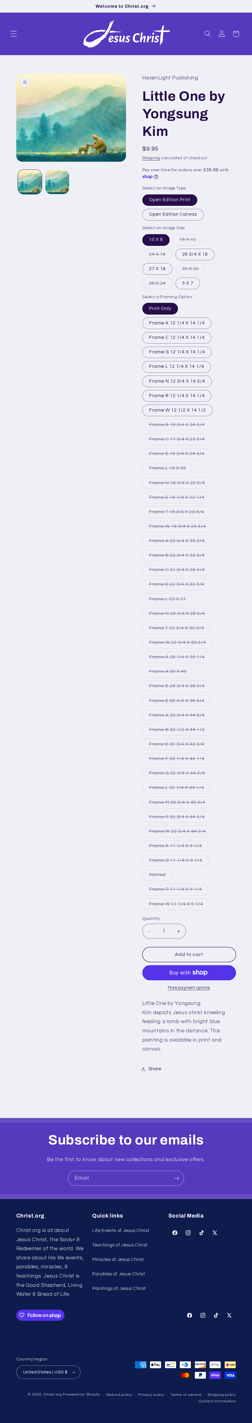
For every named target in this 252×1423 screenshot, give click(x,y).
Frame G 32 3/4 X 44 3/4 (180, 774)
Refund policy (119, 1395)
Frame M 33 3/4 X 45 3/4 (180, 804)
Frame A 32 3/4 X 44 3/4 (180, 717)
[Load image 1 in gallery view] (30, 182)
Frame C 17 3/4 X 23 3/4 (180, 441)
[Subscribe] (177, 1178)
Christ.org (52, 1394)
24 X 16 (160, 256)
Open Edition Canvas (173, 214)
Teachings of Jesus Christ (120, 1245)
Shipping (151, 158)
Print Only (160, 308)
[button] (13, 34)
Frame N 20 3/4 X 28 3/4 (180, 615)
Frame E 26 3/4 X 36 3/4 (180, 702)
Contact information (217, 1401)
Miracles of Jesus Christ (118, 1259)
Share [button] (154, 1069)
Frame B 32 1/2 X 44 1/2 (180, 731)
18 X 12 (191, 241)
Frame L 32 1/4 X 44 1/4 (180, 789)
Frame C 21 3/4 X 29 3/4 (180, 571)
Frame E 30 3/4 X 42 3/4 (180, 746)
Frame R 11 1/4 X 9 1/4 (179, 891)
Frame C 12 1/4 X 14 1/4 (177, 337)
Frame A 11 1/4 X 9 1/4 (179, 847)
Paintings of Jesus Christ (119, 1288)
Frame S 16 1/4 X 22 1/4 (180, 499)
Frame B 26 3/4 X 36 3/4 (180, 687)
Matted (160, 876)
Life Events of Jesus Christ (120, 1230)
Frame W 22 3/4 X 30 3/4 (181, 644)
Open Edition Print (170, 199)
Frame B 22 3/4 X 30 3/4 (180, 557)
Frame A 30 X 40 (171, 673)
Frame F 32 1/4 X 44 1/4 (180, 760)
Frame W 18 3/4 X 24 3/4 (181, 528)
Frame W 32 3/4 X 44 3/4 (181, 833)
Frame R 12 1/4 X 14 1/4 (177, 395)
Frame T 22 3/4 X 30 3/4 (180, 629)
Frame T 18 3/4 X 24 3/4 (180, 513)
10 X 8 (156, 239)
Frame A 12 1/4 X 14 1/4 (177, 323)
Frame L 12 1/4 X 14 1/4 (176, 366)
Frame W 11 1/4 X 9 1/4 (179, 905)
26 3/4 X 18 (195, 254)
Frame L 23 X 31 (171, 600)
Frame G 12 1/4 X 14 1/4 (177, 352)
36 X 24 (160, 285)
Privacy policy (151, 1395)
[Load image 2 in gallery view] (57, 182)
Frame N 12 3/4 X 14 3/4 (177, 381)
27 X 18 (157, 268)
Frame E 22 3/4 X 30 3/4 (180, 586)
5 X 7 (187, 283)
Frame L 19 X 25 (171, 470)
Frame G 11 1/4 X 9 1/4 (179, 862)
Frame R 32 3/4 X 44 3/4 (180, 818)
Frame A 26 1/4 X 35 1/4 (180, 658)
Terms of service (186, 1395)
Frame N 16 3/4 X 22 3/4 (180, 484)
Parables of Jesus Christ (118, 1274)
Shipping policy (222, 1395)
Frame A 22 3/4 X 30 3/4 (180, 542)
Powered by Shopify (81, 1394)
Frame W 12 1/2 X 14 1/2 (177, 410)
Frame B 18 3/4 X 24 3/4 (180, 426)
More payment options (189, 988)
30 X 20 (194, 270)
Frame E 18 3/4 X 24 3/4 (180, 455)
